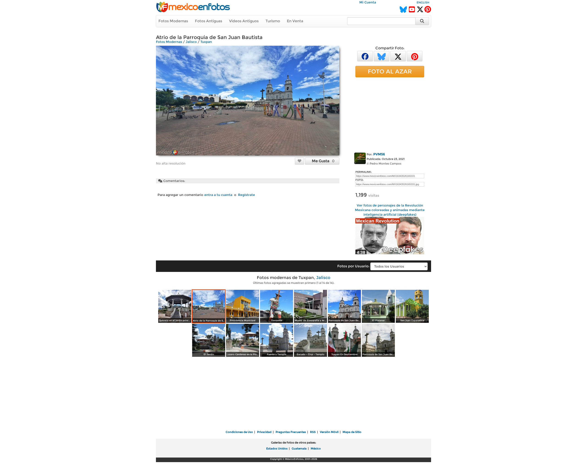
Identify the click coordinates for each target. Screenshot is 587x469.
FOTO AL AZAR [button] (390, 71)
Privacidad (264, 432)
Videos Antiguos (244, 21)
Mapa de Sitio (352, 432)
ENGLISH (423, 2)
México (316, 448)
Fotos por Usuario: (353, 266)
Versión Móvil (329, 432)
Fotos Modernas (173, 21)
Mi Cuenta (367, 2)
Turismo (273, 21)
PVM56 (379, 154)
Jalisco (191, 42)
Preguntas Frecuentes (291, 432)
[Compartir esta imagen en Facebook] (365, 56)
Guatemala (299, 448)
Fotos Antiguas (208, 21)
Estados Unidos (277, 448)
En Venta (295, 21)
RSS (313, 432)
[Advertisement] (389, 114)
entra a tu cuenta (218, 195)
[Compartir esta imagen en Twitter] (398, 56)
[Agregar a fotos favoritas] (299, 161)
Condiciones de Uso (239, 432)
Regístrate (246, 195)
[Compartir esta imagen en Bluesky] (381, 56)
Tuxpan (206, 42)
